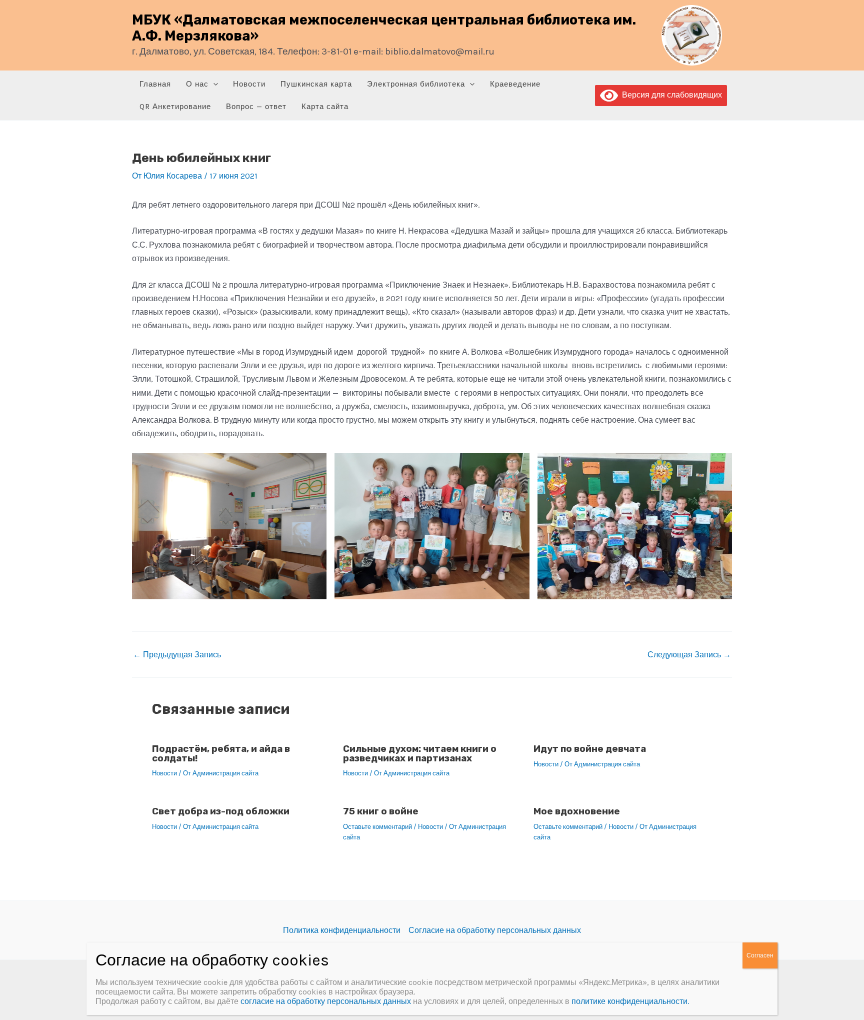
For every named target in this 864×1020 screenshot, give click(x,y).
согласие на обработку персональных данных (325, 1001)
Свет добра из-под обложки (221, 811)
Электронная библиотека (416, 84)
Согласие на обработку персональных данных (494, 930)
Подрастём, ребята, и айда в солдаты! (221, 753)
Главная (155, 84)
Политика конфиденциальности (341, 930)
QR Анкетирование (175, 106)
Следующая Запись (689, 655)
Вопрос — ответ (256, 106)
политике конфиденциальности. (630, 1001)
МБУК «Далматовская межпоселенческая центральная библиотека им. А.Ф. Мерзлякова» (384, 28)
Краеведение (515, 84)
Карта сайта (325, 106)
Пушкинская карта (316, 84)
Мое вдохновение (577, 811)
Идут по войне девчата (590, 748)
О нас (197, 84)
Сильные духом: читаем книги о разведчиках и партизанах (419, 753)
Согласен (760, 955)
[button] (213, 84)
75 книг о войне (380, 811)
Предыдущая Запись (177, 655)
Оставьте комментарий (377, 826)
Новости (249, 84)
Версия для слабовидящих (670, 95)
